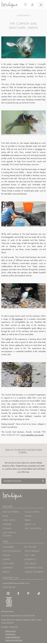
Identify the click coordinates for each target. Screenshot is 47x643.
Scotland (8, 563)
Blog (5, 516)
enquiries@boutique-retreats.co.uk (16, 583)
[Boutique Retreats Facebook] (18, 593)
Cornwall (8, 547)
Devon (6, 555)
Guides (28, 516)
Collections (32, 511)
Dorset (7, 559)
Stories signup (12, 481)
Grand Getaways (34, 571)
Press (28, 520)
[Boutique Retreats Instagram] (8, 593)
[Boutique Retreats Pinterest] (28, 593)
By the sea (30, 547)
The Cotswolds (12, 551)
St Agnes (39, 149)
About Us (30, 524)
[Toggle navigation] (41, 5)
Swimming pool (34, 567)
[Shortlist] (27, 4)
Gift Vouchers (33, 528)
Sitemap (7, 528)
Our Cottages (11, 511)
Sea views (30, 563)
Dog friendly (32, 551)
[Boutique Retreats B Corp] (8, 601)
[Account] (34, 4)
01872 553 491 (9, 587)
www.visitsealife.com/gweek (32, 435)
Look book (9, 520)
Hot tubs (30, 555)
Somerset (8, 567)
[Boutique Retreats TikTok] (38, 593)
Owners (7, 524)
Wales (6, 571)
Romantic (30, 559)
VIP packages (17, 319)
